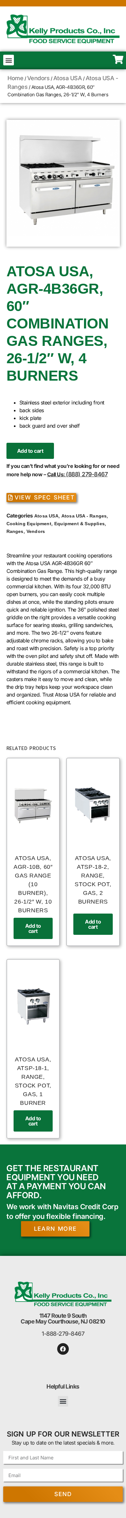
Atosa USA (67, 78)
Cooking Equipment (28, 523)
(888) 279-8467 (87, 474)
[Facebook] (63, 1349)
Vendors (38, 78)
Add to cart (30, 451)
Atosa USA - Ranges (84, 515)
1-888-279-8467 (63, 1333)
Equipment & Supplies (79, 523)
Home (15, 78)
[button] (8, 60)
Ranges (15, 531)
